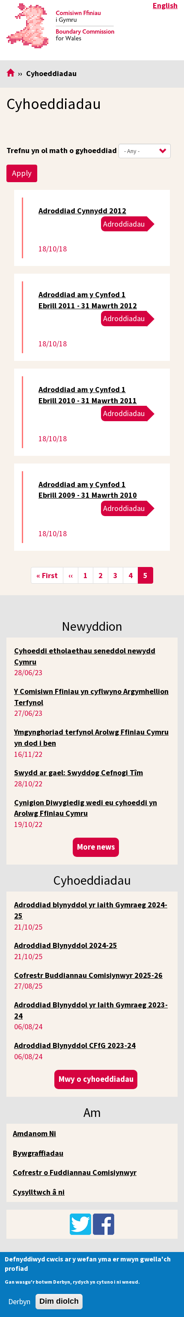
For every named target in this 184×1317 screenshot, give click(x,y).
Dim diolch (59, 1301)
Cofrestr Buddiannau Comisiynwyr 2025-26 (88, 975)
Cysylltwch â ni (39, 1192)
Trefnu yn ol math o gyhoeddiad (61, 150)
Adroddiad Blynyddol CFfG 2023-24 (75, 1045)
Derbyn (19, 1301)
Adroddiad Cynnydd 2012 (82, 211)
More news (96, 847)
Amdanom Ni (34, 1133)
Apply (22, 173)
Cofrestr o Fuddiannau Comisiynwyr (75, 1172)
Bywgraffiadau (38, 1153)
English (165, 5)
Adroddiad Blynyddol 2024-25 (65, 945)
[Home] (60, 25)
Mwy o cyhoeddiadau (96, 1079)
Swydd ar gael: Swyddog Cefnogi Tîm (78, 772)
